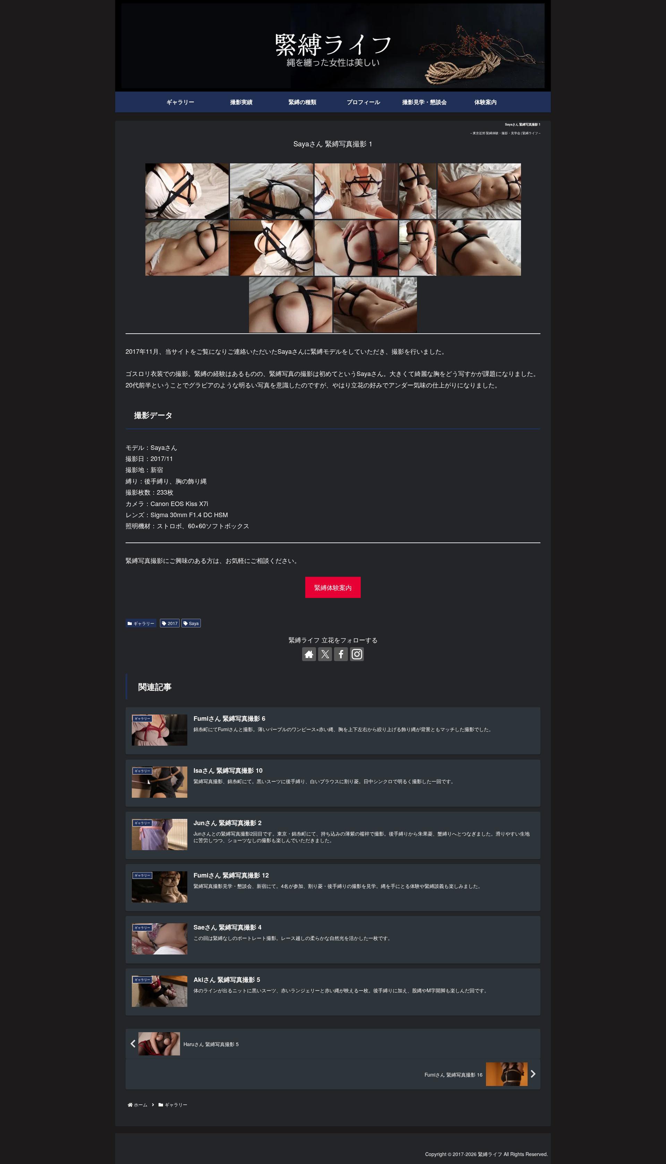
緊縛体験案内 (333, 587)
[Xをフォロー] (325, 654)
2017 (173, 623)
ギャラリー (144, 623)
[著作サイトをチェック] (309, 654)
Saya (194, 623)
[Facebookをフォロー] (341, 654)
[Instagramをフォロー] (357, 654)
